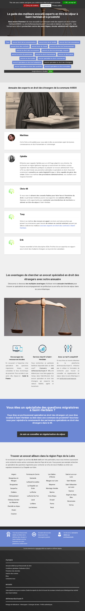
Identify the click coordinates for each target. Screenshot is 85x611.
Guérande (33, 478)
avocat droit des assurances (69, 42)
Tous (7, 42)
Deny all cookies (32, 5)
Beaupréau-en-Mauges (14, 479)
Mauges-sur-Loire (52, 481)
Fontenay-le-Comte (32, 474)
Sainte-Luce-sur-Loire (71, 476)
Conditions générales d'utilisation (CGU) (18, 568)
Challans (14, 492)
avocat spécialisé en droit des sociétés (28, 66)
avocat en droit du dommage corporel (55, 50)
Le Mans (33, 503)
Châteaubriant (14, 496)
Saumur (71, 491)
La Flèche (33, 492)
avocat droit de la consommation (24, 42)
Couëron (14, 514)
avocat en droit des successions (28, 50)
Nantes (52, 492)
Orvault (52, 500)
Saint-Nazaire (71, 481)
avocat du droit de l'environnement (62, 46)
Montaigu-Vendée (52, 488)
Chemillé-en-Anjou (14, 506)
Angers (13, 474)
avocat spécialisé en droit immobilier (57, 66)
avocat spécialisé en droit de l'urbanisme (27, 62)
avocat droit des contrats (20, 46)
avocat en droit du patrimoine (22, 54)
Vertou (71, 505)
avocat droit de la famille (47, 42)
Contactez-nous (10, 578)
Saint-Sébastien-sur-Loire (71, 486)
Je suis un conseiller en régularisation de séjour (42, 434)
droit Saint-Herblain (11, 593)
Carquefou (13, 488)
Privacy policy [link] (57, 5)
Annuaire (8, 566)
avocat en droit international (45, 54)
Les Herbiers (33, 507)
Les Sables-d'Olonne (52, 476)
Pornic (52, 503)
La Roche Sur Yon (33, 496)
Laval (33, 500)
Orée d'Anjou (52, 496)
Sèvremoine (71, 501)
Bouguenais (14, 484)
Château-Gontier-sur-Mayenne (14, 501)
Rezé (52, 507)
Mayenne (52, 484)
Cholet (14, 510)
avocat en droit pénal (65, 54)
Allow (50, 71)
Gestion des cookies (12, 573)
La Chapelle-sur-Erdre (33, 487)
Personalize (45, 5)
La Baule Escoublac (33, 482)
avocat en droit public (27, 58)
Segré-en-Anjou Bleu (71, 496)
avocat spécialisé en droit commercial (52, 58)
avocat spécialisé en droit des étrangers (58, 62)
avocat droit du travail (39, 46)
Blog (7, 576)
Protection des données (13, 571)
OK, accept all (70, 2)
